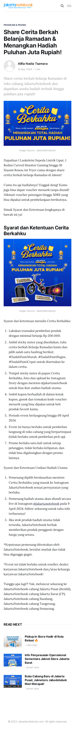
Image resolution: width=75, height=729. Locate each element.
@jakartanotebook (46, 504)
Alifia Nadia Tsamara (33, 63)
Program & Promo (15, 25)
